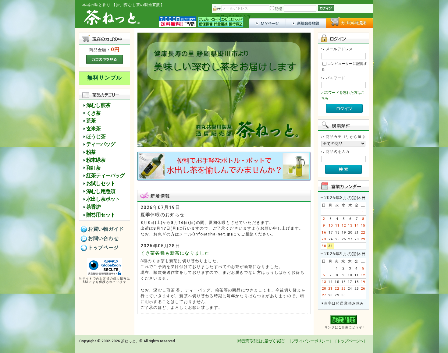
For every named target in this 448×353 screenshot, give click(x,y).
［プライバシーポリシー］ (310, 341)
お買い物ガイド (106, 229)
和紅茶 (93, 168)
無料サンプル (104, 78)
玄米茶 (93, 129)
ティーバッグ (100, 144)
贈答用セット (100, 215)
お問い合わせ (103, 238)
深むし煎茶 (98, 105)
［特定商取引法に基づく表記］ (260, 341)
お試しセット (100, 183)
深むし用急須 (100, 191)
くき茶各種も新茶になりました (174, 253)
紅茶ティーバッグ (105, 175)
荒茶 (91, 121)
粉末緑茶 (95, 160)
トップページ (103, 247)
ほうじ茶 (95, 136)
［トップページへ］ (350, 341)
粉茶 (91, 152)
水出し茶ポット (103, 199)
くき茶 (93, 113)
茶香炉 (93, 207)
